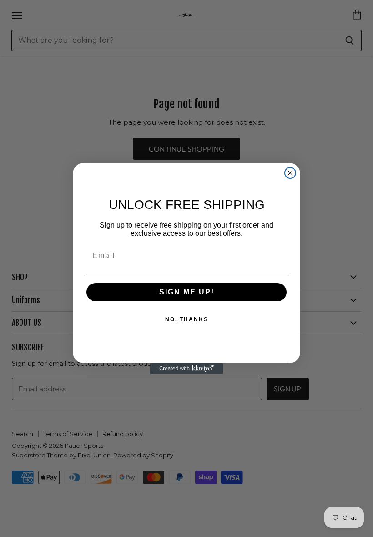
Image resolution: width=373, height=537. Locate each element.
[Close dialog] (290, 172)
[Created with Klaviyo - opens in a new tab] (186, 368)
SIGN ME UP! (186, 292)
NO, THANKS (186, 319)
